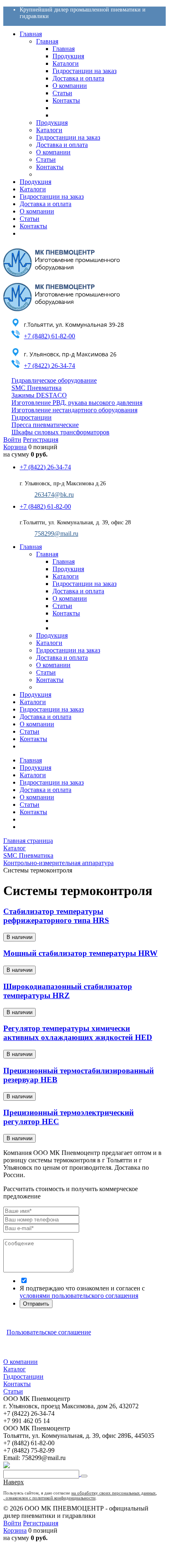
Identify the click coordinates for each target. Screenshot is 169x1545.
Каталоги (33, 774)
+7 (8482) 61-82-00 (49, 336)
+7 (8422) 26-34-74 (49, 365)
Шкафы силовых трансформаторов (60, 432)
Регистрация (40, 439)
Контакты (33, 811)
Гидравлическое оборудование (54, 380)
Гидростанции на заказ (52, 782)
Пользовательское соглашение (49, 1332)
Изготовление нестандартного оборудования (74, 409)
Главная (31, 760)
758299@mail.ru (56, 533)
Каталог (14, 1369)
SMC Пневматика (36, 387)
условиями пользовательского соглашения (79, 1295)
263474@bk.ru (54, 494)
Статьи (29, 804)
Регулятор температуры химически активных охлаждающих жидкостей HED (77, 1033)
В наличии (19, 937)
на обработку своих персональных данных (113, 1492)
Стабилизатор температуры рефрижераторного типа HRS (56, 916)
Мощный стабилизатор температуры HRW (80, 953)
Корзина (15, 446)
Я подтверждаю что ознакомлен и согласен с (82, 1292)
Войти (12, 439)
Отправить (36, 1304)
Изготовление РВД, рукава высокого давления (76, 402)
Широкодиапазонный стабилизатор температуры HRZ (67, 991)
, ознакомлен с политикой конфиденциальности (49, 1497)
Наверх (13, 1481)
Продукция (35, 767)
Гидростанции (31, 417)
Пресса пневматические (45, 424)
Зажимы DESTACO (39, 395)
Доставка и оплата (45, 789)
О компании (37, 797)
